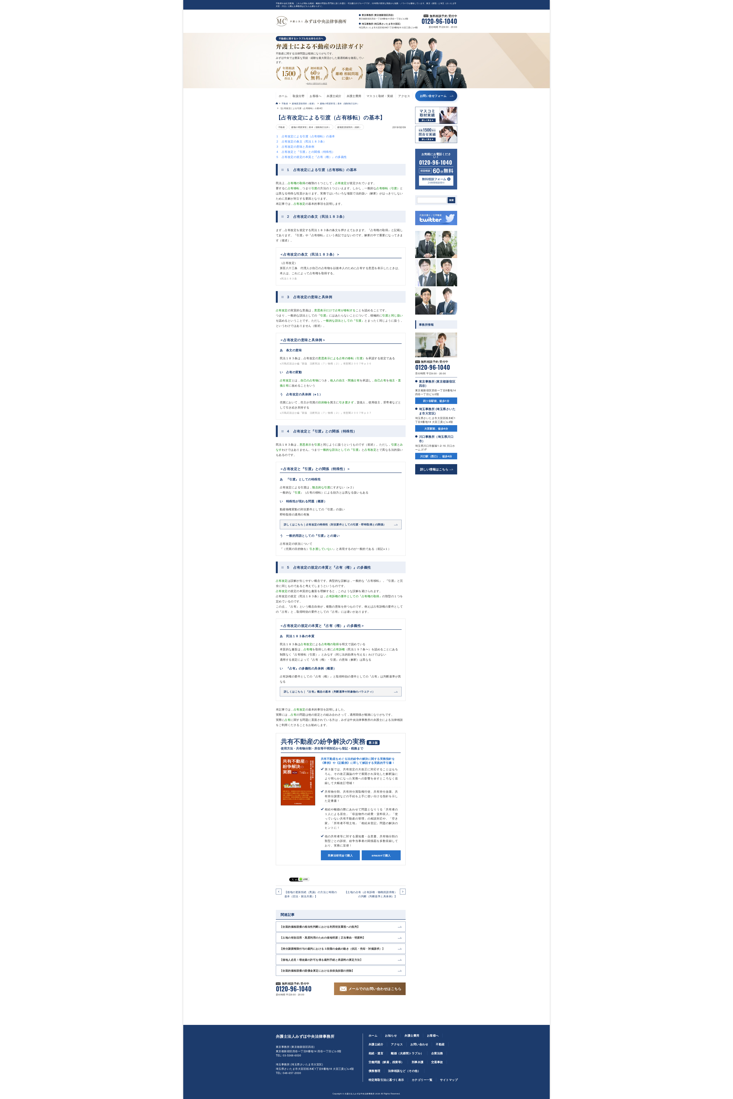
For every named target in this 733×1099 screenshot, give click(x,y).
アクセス (404, 96)
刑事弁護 (418, 1062)
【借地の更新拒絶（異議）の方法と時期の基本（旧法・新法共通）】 (310, 894)
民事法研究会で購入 (340, 855)
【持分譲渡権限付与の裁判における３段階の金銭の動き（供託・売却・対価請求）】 (332, 948)
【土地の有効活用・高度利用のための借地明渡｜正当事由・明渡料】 (323, 937)
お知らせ (391, 1035)
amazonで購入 (381, 855)
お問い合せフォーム (433, 96)
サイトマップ (449, 1080)
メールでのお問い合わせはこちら (375, 988)
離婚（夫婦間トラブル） (407, 1053)
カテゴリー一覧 (422, 1080)
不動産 (285, 103)
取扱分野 (298, 96)
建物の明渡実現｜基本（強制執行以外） (339, 103)
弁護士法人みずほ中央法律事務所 (305, 1036)
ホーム (283, 96)
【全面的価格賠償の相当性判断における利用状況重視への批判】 (320, 926)
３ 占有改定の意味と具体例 (295, 146)
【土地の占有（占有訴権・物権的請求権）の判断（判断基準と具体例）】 (371, 894)
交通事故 (437, 1062)
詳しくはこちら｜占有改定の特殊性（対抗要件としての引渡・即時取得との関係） (335, 524)
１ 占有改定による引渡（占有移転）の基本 (305, 136)
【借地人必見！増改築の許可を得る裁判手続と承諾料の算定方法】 (321, 959)
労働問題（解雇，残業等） (386, 1062)
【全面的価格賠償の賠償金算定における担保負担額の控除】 (317, 970)
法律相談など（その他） (404, 1071)
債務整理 (374, 1071)
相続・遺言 (376, 1053)
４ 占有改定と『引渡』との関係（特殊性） (305, 152)
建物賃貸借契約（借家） (304, 103)
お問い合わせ (419, 1044)
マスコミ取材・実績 (379, 96)
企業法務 (437, 1053)
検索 (451, 200)
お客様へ (315, 96)
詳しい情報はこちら (434, 469)
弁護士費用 (354, 96)
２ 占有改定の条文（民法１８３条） (301, 141)
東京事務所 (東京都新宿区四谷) (437, 383)
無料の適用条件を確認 (317, 83)
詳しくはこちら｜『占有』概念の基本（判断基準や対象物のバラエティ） (329, 691)
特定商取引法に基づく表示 (386, 1080)
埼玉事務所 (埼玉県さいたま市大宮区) (437, 411)
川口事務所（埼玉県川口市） (436, 438)
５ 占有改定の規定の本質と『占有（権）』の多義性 (311, 157)
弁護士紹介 (334, 96)
